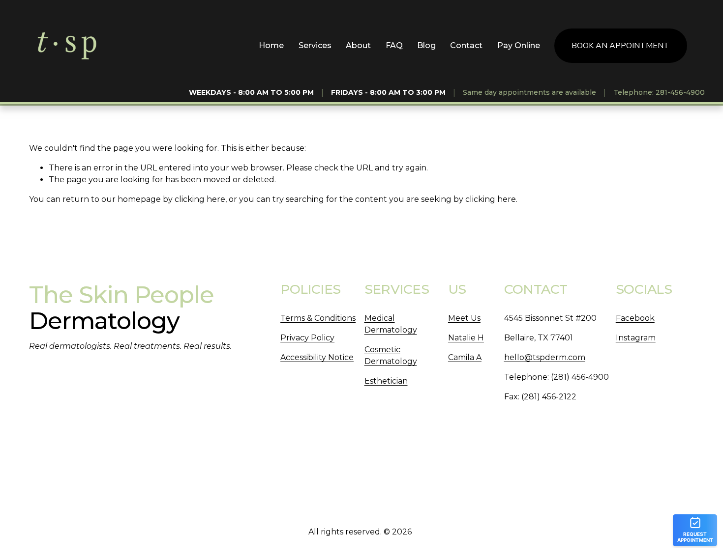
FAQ (394, 45)
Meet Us (464, 318)
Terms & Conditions (318, 318)
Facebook (635, 318)
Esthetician (386, 381)
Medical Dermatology (390, 324)
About (358, 45)
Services (315, 45)
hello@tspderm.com (544, 357)
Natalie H (466, 337)
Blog (426, 45)
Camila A (465, 357)
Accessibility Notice (317, 357)
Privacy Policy (307, 337)
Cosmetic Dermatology (390, 355)
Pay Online (518, 45)
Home (271, 45)
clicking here (200, 199)
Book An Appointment (620, 45)
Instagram (636, 337)
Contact (466, 45)
